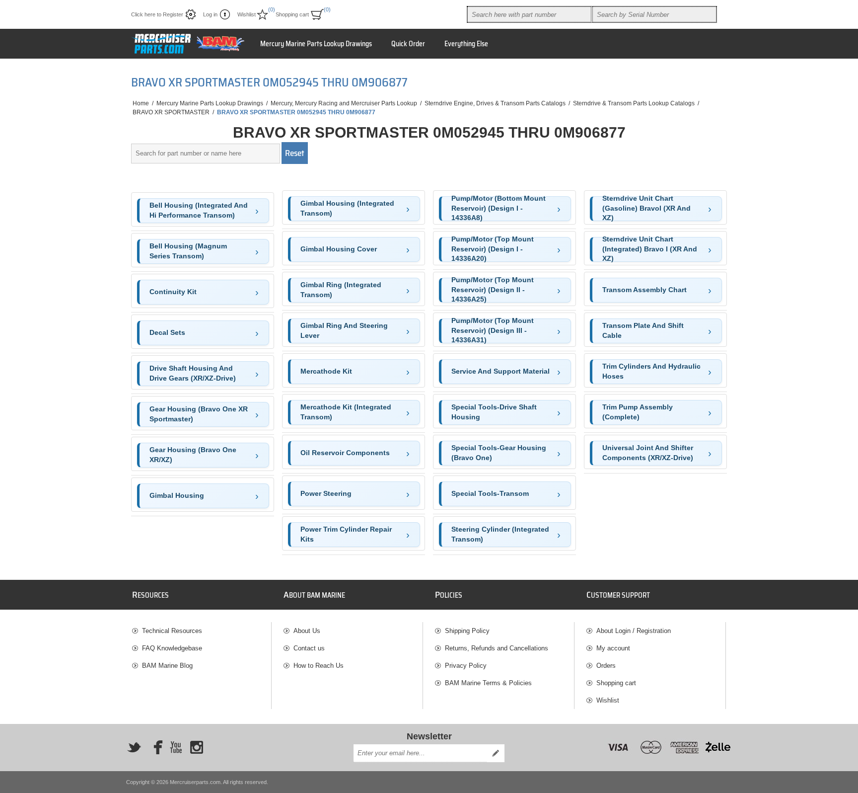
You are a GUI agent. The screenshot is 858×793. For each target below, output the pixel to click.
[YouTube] (176, 747)
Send (495, 753)
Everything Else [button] (466, 43)
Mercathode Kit (326, 371)
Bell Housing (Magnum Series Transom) (188, 251)
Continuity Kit (173, 292)
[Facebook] (155, 747)
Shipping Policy (467, 630)
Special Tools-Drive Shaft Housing (494, 412)
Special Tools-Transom (490, 493)
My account (613, 648)
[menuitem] (201, 630)
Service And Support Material (500, 371)
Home (141, 103)
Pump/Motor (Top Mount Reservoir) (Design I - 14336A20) (492, 249)
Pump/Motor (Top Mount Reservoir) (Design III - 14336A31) (492, 330)
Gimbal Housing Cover (338, 249)
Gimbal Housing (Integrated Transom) (347, 208)
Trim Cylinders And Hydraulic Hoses (651, 371)
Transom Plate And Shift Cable (643, 330)
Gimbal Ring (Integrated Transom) (340, 290)
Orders (606, 665)
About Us (306, 630)
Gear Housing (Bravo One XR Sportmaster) (198, 414)
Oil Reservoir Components (345, 453)
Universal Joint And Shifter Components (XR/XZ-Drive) (647, 453)
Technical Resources (172, 630)
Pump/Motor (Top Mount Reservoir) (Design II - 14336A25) (492, 290)
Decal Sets (167, 332)
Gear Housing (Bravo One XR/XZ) (192, 455)
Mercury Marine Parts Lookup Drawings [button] (316, 43)
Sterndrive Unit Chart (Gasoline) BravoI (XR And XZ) (646, 208)
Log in (210, 14)
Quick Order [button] (408, 43)
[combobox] (529, 14)
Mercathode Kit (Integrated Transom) (345, 412)
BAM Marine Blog (167, 665)
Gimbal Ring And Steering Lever (344, 330)
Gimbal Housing (176, 495)
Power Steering (326, 493)
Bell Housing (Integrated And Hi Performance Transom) (198, 210)
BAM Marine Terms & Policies (488, 683)
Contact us (309, 648)
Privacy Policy (466, 665)
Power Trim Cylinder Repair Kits (346, 534)
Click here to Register (157, 14)
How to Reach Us (318, 665)
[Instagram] (197, 747)
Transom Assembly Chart (644, 290)
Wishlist (607, 700)
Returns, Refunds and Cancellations (496, 648)
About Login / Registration (633, 630)
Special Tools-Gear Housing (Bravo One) (498, 453)
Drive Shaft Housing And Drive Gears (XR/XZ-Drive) (192, 373)
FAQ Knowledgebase (172, 648)
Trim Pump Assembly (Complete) (637, 412)
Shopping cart (616, 683)
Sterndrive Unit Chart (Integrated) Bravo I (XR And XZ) (649, 249)
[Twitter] (134, 747)
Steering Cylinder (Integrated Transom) (500, 534)
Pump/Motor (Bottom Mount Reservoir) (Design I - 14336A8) (498, 208)
